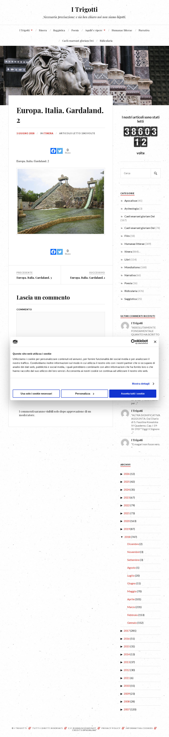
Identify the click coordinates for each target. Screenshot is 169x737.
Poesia (75, 30)
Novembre (133, 551)
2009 (127, 693)
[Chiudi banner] (155, 342)
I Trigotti (84, 9)
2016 (127, 638)
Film (127, 235)
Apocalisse (130, 200)
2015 (127, 646)
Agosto (131, 567)
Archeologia (131, 208)
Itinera (43, 30)
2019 (127, 528)
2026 (127, 473)
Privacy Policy (110, 728)
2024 (127, 489)
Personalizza (82, 393)
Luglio (131, 575)
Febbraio (132, 614)
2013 (127, 662)
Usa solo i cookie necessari (36, 393)
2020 (127, 520)
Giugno (131, 583)
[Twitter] (60, 149)
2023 (127, 497)
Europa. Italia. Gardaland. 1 (87, 277)
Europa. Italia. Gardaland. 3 (34, 277)
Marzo (131, 606)
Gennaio (132, 622)
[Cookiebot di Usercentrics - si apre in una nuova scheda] (133, 341)
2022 (127, 505)
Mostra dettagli (141, 383)
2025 (127, 481)
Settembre (133, 559)
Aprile (131, 599)
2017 (127, 630)
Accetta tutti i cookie (133, 393)
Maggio (131, 591)
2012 (127, 670)
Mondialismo (132, 267)
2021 (127, 513)
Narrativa (144, 30)
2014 (127, 654)
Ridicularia (106, 40)
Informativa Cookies (139, 728)
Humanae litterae (122, 30)
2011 (127, 677)
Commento (24, 309)
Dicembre (133, 543)
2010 (127, 685)
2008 (127, 701)
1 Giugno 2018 (25, 133)
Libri (127, 259)
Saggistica (59, 30)
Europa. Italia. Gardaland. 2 (60, 114)
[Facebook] (53, 149)
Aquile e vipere (93, 30)
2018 (127, 536)
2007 (127, 709)
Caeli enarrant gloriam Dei (77, 40)
